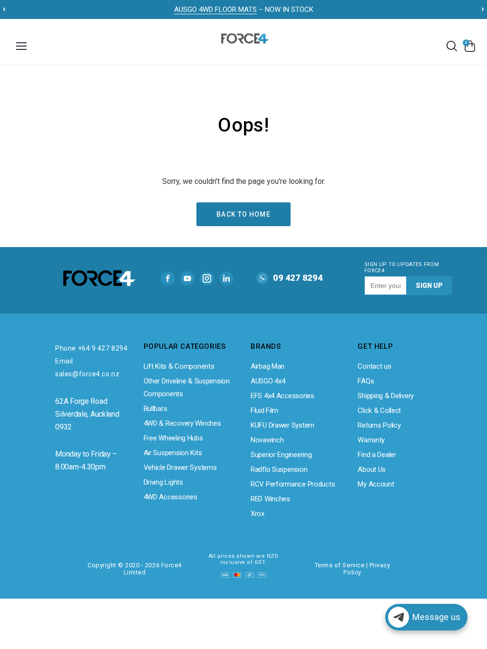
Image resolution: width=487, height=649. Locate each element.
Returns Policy (379, 425)
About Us (372, 469)
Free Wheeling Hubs (173, 438)
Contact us (374, 366)
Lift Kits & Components (179, 366)
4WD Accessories (170, 497)
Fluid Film (264, 410)
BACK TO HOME (243, 214)
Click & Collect (379, 410)
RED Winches (270, 499)
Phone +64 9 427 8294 (91, 348)
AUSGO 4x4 (268, 381)
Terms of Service (339, 565)
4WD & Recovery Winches (182, 423)
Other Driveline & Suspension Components (187, 387)
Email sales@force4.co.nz (87, 367)
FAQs (366, 381)
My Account (376, 484)
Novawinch (267, 440)
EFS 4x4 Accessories (282, 395)
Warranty (371, 440)
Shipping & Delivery (386, 395)
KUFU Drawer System (282, 425)
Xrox (257, 513)
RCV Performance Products (293, 484)
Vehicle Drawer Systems (180, 467)
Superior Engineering (281, 454)
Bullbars (155, 408)
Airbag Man (267, 366)
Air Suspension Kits (173, 453)
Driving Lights (163, 482)
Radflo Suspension (279, 469)
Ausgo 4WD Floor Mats (215, 9)
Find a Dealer (377, 454)
